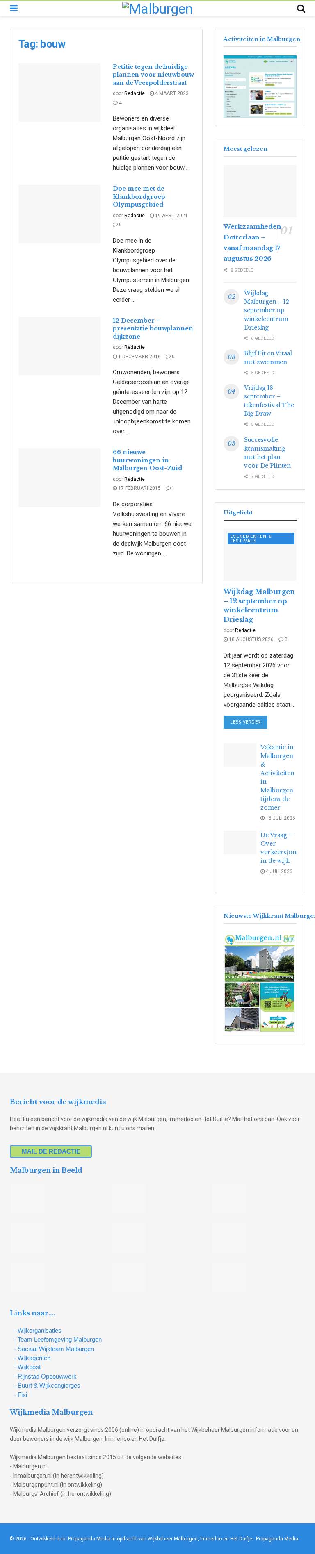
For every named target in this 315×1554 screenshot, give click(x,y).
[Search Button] (301, 8)
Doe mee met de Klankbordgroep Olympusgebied (139, 196)
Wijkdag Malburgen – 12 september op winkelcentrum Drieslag (266, 310)
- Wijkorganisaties (38, 1330)
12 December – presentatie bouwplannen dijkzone (153, 328)
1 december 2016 (139, 356)
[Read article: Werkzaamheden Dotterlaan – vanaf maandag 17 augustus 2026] (260, 191)
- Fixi (20, 1394)
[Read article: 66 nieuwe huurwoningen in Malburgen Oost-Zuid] (59, 477)
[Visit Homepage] (157, 9)
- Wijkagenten (32, 1357)
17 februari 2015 (139, 488)
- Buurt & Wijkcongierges (47, 1385)
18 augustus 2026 (251, 639)
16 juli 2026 (280, 818)
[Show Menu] (14, 8)
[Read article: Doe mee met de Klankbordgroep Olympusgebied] (59, 214)
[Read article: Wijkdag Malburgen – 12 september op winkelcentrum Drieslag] (260, 555)
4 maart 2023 (171, 93)
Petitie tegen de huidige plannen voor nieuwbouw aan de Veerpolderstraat (153, 74)
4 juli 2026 (278, 871)
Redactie (134, 93)
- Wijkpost (27, 1366)
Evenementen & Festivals (251, 539)
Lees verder (248, 722)
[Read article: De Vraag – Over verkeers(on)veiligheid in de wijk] (240, 842)
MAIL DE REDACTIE (51, 1151)
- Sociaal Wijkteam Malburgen (54, 1348)
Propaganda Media (277, 1539)
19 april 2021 (171, 215)
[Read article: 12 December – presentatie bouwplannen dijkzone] (59, 346)
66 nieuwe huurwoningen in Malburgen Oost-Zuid (147, 460)
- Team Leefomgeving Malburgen (58, 1339)
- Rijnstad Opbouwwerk (45, 1376)
